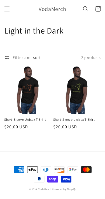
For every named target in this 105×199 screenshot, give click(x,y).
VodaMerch (44, 189)
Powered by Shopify (64, 189)
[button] (7, 9)
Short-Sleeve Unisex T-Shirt (25, 119)
